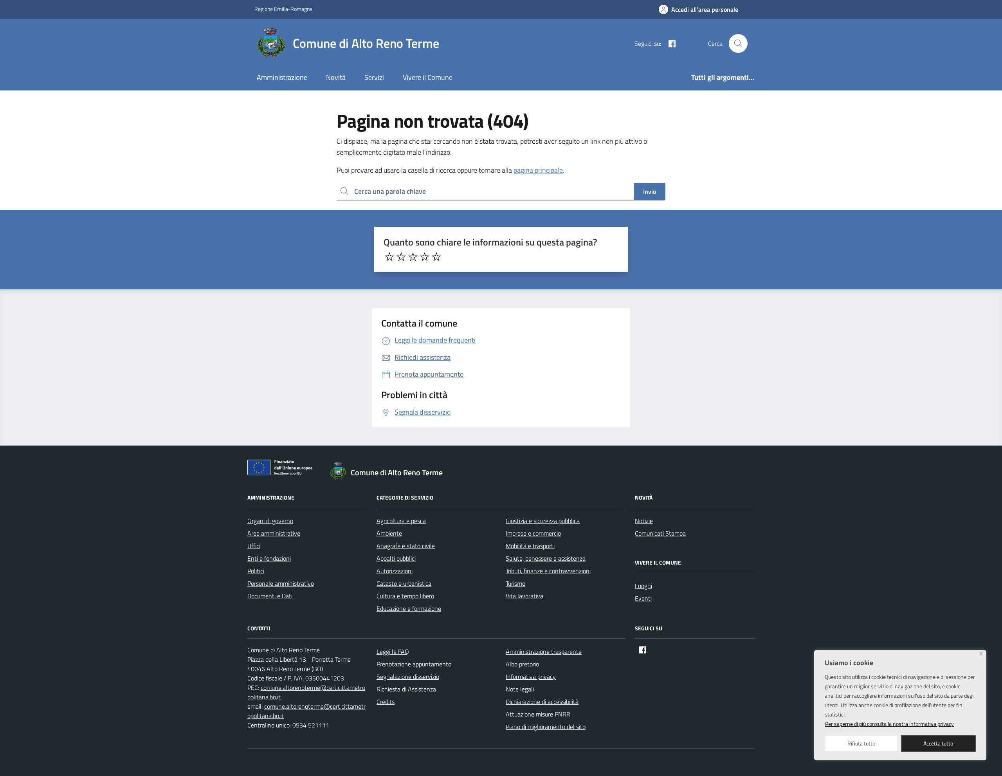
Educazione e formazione (409, 608)
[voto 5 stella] (436, 257)
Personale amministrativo (280, 583)
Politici (255, 571)
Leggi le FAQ (393, 651)
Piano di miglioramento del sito (546, 726)
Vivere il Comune (427, 77)
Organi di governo (270, 520)
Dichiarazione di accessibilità (542, 701)
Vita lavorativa (524, 596)
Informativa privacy (531, 676)
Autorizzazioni (395, 571)
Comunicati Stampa (660, 533)
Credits (386, 701)
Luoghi (643, 585)
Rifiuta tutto (861, 743)
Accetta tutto (938, 743)
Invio (649, 191)
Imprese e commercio (533, 533)
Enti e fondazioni (269, 558)
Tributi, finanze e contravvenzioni (548, 571)
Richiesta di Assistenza (406, 689)
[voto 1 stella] (389, 257)
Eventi (643, 598)
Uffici (253, 545)
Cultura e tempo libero (405, 596)
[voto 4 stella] (425, 257)
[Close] (981, 653)
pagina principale (538, 170)
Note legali (520, 689)
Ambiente (389, 533)
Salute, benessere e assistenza (546, 558)
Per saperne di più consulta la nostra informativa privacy (889, 724)
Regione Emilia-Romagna (283, 9)
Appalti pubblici (396, 558)
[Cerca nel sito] (738, 43)
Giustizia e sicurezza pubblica (543, 520)
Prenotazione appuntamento (414, 664)
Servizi (374, 77)
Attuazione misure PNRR (538, 714)
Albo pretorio (522, 664)
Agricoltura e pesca (401, 520)
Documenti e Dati (269, 596)
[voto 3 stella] (413, 257)
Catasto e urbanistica (404, 583)
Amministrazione (282, 77)
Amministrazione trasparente (544, 651)
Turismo (515, 583)
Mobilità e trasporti (530, 545)
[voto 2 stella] (401, 257)
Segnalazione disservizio (408, 676)
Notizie (644, 520)
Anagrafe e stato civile (406, 545)
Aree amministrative (273, 533)
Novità (336, 77)
